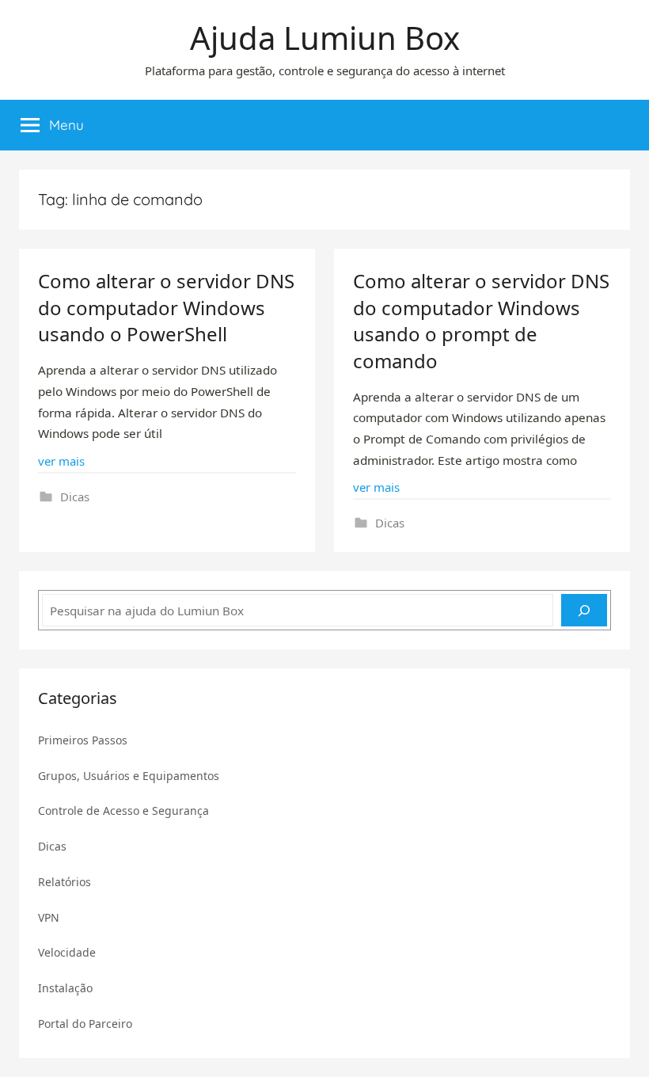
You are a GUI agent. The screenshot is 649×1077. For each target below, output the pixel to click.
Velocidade (67, 952)
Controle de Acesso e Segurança (123, 810)
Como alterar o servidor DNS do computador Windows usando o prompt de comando (481, 321)
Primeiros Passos (82, 740)
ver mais (61, 461)
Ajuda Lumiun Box (325, 37)
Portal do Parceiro (85, 1023)
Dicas (74, 496)
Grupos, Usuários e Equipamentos (128, 775)
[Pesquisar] (584, 610)
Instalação (65, 987)
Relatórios (64, 881)
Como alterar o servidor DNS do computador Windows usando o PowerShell (166, 307)
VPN (48, 917)
